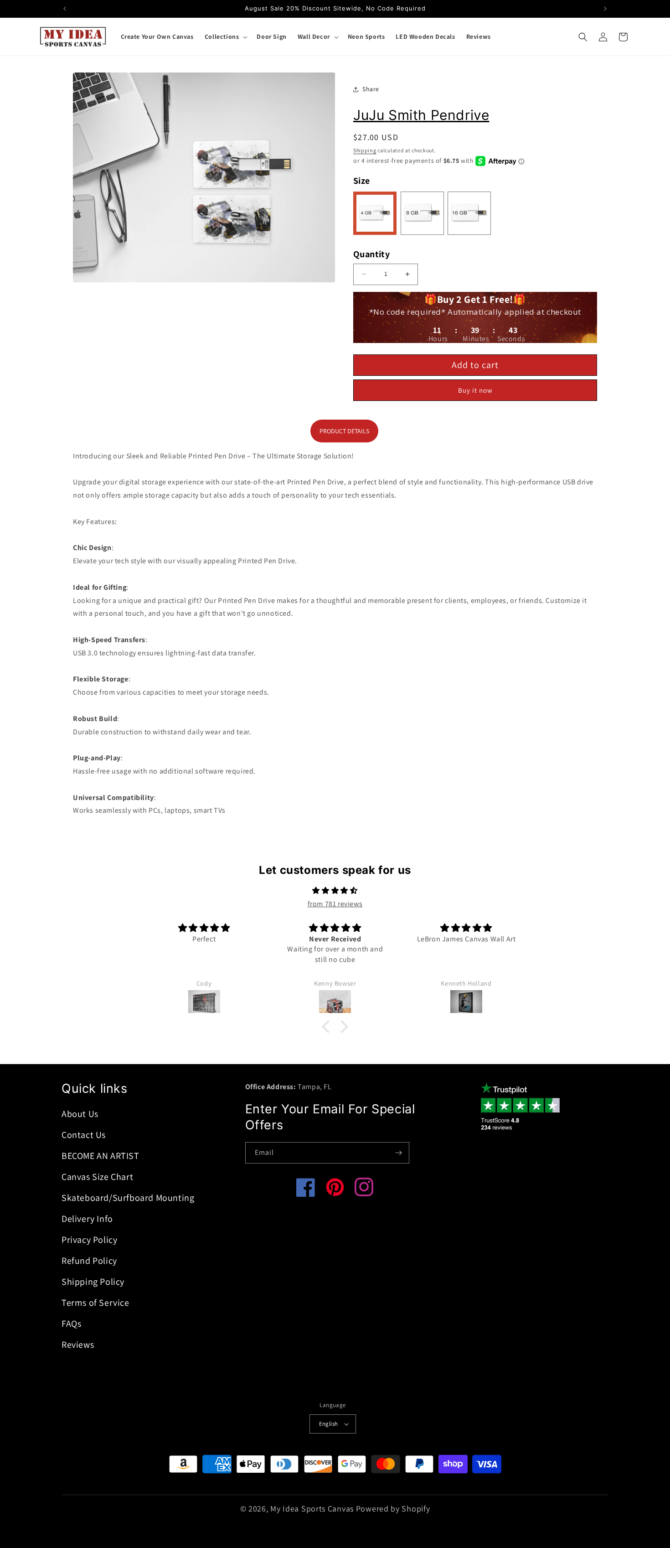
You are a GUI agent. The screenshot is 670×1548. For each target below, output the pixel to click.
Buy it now (475, 390)
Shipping (364, 150)
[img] (335, 891)
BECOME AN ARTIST (100, 1156)
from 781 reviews (335, 904)
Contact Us (84, 1135)
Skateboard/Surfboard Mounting (128, 1198)
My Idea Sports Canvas (312, 1508)
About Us (80, 1114)
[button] (225, 36)
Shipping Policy (93, 1282)
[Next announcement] (605, 8)
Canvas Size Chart (97, 1177)
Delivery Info (87, 1219)
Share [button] (370, 89)
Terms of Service (95, 1303)
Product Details (344, 431)
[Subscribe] (399, 1153)
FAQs (71, 1324)
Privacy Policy (89, 1240)
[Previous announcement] (65, 8)
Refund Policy (89, 1261)
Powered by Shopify (393, 1508)
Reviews (78, 1345)
